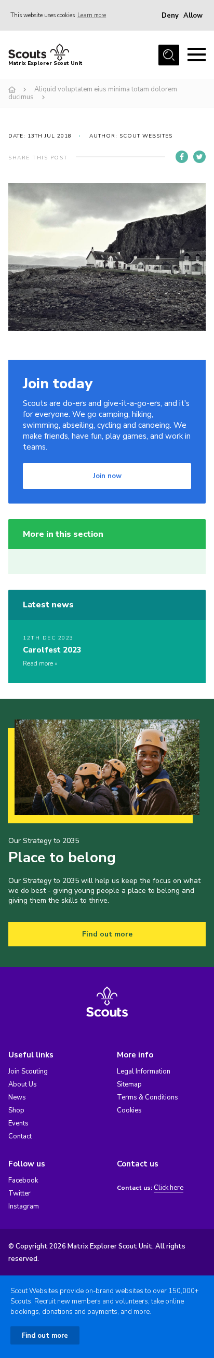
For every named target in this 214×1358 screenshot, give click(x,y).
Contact (20, 1136)
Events (18, 1123)
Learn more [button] (91, 15)
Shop (16, 1110)
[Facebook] (182, 157)
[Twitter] (199, 157)
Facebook (23, 1180)
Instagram (23, 1206)
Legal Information (143, 1071)
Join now (107, 476)
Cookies (129, 1110)
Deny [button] (170, 15)
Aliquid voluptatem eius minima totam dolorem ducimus (92, 93)
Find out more (107, 934)
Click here (168, 1188)
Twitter (19, 1193)
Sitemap (129, 1084)
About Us (22, 1084)
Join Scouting (28, 1071)
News (17, 1097)
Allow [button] (193, 15)
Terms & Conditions (147, 1097)
